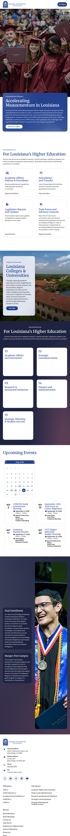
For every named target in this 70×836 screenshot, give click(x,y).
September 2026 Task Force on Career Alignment (53, 506)
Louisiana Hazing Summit (20, 530)
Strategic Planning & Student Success (15, 420)
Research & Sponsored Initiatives (16, 388)
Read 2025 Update (14, 126)
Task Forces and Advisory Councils (49, 210)
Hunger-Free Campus (16, 655)
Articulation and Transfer (46, 179)
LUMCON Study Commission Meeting (20, 506)
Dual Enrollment (14, 610)
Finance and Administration (47, 388)
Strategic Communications (48, 356)
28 (24, 490)
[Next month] (33, 462)
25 (11, 490)
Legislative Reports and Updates (15, 210)
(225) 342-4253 (12, 766)
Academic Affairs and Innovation (14, 356)
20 (20, 486)
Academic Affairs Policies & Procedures (16, 179)
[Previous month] (6, 462)
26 (15, 490)
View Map (12, 308)
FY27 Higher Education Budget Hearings (53, 531)
